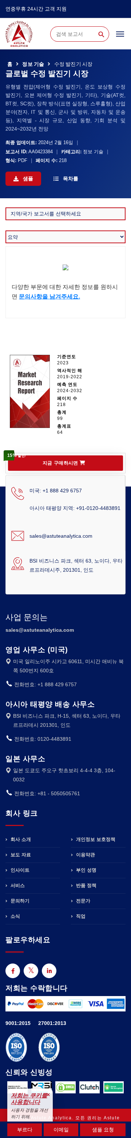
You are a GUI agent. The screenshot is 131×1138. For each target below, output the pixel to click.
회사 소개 (20, 839)
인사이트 (19, 870)
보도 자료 (20, 854)
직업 (80, 916)
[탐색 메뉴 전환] (120, 37)
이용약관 (85, 854)
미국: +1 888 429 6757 (55, 490)
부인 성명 (85, 870)
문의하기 (19, 901)
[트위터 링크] (31, 971)
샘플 (27, 178)
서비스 (17, 885)
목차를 (69, 178)
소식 (14, 916)
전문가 (82, 901)
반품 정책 (85, 885)
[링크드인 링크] (49, 971)
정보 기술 (33, 64)
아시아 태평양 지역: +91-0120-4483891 (74, 508)
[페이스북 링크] (12, 971)
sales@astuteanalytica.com (60, 536)
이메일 (61, 1130)
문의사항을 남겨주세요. (49, 296)
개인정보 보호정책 (95, 839)
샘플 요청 (103, 1130)
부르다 (24, 1130)
